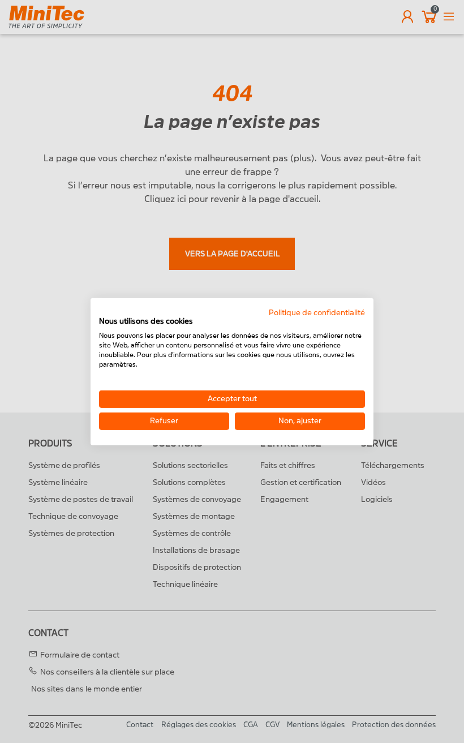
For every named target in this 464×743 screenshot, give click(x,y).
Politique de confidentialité (317, 312)
